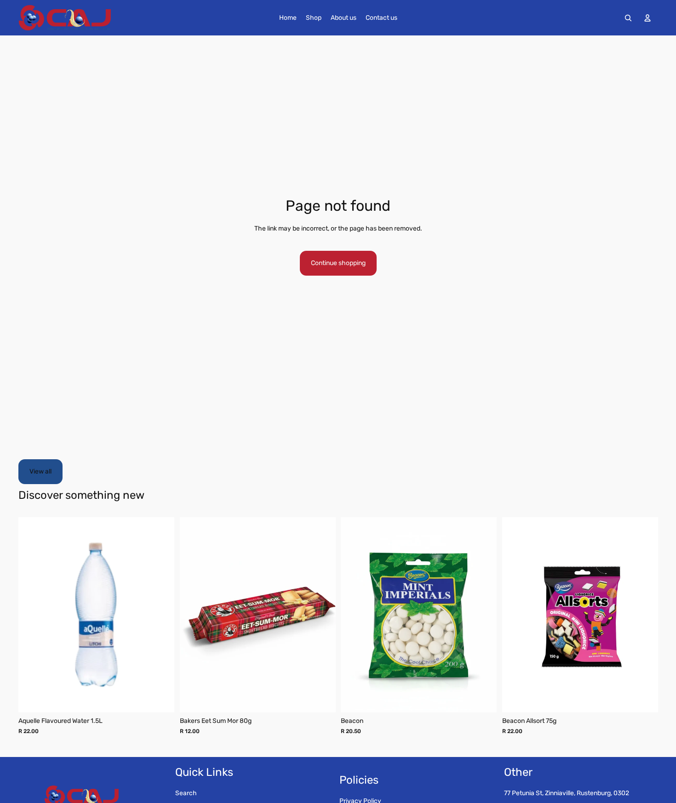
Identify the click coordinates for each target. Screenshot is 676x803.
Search (186, 793)
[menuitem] (288, 18)
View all (40, 471)
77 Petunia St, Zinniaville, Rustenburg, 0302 (566, 793)
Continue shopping (338, 263)
